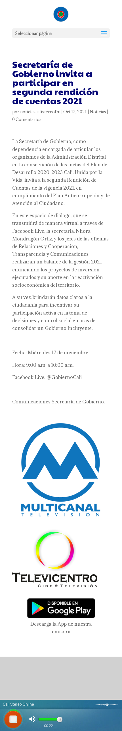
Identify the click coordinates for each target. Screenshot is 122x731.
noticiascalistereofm (40, 111)
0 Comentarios (26, 119)
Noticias (98, 111)
